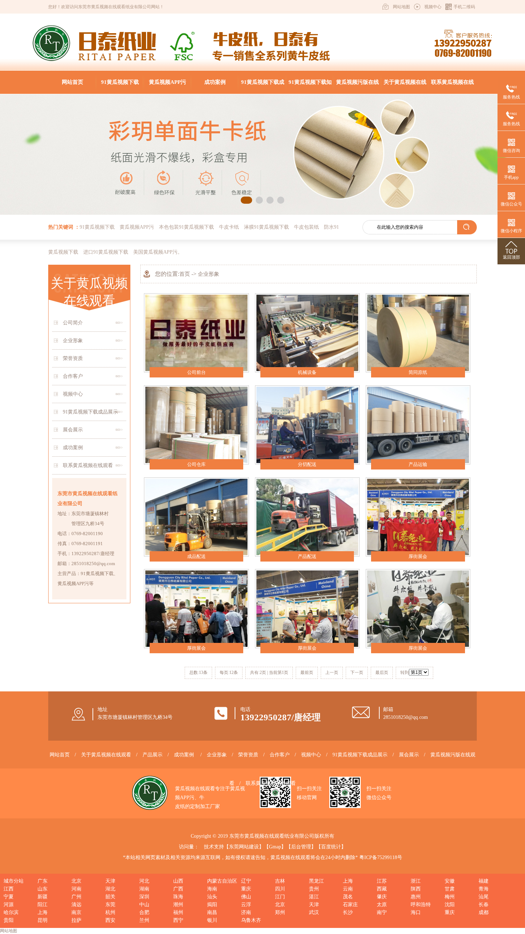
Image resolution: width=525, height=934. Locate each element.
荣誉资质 (73, 358)
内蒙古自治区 (222, 881)
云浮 (246, 904)
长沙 (348, 912)
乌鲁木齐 (251, 920)
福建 (484, 881)
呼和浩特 (421, 904)
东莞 (110, 904)
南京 (76, 912)
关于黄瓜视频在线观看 (405, 86)
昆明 (43, 920)
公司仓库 (196, 464)
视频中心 (432, 6)
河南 (76, 889)
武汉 (314, 912)
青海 (484, 889)
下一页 (356, 672)
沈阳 (450, 904)
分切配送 (307, 464)
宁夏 (9, 896)
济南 (246, 912)
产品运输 (418, 464)
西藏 (382, 889)
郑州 (280, 912)
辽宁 (246, 881)
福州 (178, 912)
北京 (76, 881)
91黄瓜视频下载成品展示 (262, 86)
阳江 (43, 904)
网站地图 (401, 6)
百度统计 (331, 846)
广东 (43, 881)
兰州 (144, 920)
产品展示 (152, 754)
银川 (212, 920)
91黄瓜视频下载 (120, 82)
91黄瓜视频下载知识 (310, 86)
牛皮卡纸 (229, 227)
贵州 (314, 889)
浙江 (416, 881)
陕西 (416, 889)
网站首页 (72, 82)
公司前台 (196, 372)
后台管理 (301, 846)
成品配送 (196, 556)
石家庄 (350, 904)
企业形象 (73, 340)
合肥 (144, 912)
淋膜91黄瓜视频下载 (266, 227)
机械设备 (307, 372)
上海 (348, 881)
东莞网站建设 (244, 846)
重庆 (246, 889)
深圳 (144, 896)
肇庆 (382, 896)
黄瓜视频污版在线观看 (357, 86)
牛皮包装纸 (306, 227)
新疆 (43, 896)
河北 (144, 881)
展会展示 (73, 429)
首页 (184, 274)
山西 (178, 881)
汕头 (212, 896)
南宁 (382, 912)
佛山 (246, 896)
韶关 (110, 896)
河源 (9, 904)
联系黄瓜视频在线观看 (452, 86)
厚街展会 (418, 556)
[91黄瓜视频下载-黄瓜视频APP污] (51, 62)
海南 (212, 889)
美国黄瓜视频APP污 (155, 252)
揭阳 (212, 904)
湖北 (110, 889)
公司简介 (73, 322)
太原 (382, 904)
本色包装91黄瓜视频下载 (186, 227)
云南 (348, 889)
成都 (484, 912)
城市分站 (14, 881)
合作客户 (73, 376)
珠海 (178, 896)
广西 (178, 889)
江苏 (382, 881)
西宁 (178, 920)
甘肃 (450, 889)
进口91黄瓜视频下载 (105, 252)
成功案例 (215, 82)
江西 (9, 889)
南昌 (212, 912)
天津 (110, 881)
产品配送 (307, 556)
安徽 (450, 881)
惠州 (416, 896)
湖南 (144, 889)
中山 (144, 904)
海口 (416, 912)
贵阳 (9, 920)
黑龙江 (316, 881)
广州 (76, 896)
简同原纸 (418, 372)
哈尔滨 (11, 912)
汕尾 (484, 896)
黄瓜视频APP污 (167, 82)
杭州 (110, 912)
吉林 (280, 881)
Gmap (275, 846)
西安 (110, 920)
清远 (76, 904)
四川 (280, 889)
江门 (280, 896)
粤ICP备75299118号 (380, 857)
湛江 (314, 896)
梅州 (450, 896)
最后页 (381, 672)
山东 (43, 889)
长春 (484, 904)
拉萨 (76, 920)
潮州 (178, 904)
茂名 (348, 896)
